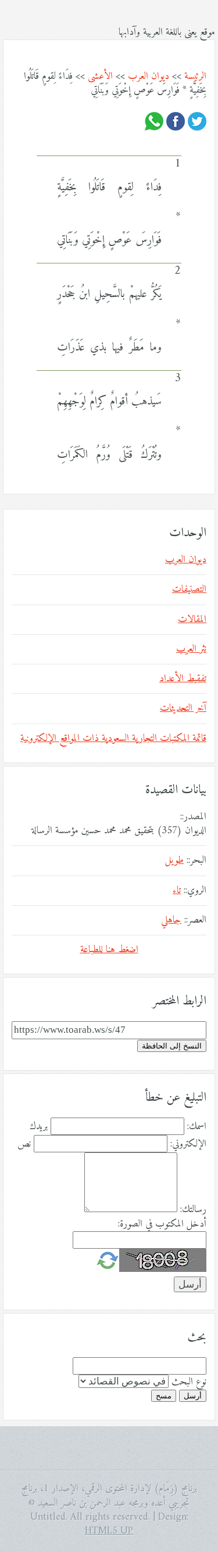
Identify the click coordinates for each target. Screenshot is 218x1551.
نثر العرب (191, 649)
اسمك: (196, 1127)
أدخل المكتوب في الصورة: (162, 1224)
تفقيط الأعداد (182, 679)
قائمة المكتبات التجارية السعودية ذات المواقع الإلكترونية (113, 738)
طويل (174, 860)
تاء (177, 890)
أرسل (193, 1395)
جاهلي (171, 920)
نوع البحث (188, 1382)
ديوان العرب (148, 76)
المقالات (192, 619)
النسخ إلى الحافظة (172, 1046)
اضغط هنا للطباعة (109, 950)
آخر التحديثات (183, 708)
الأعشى (100, 76)
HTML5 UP (109, 1531)
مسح (163, 1395)
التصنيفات (189, 589)
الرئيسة (195, 76)
